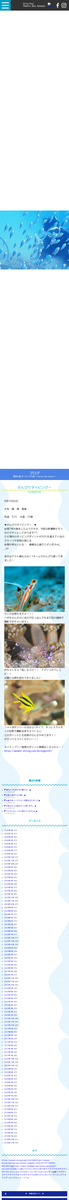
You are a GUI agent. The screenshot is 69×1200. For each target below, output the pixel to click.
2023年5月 (8, 961)
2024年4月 (8, 924)
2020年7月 (8, 1075)
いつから (34, 1168)
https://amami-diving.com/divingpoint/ (28, 751)
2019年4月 (8, 1126)
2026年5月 (8, 840)
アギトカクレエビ (11, 1171)
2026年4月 (8, 844)
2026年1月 (8, 854)
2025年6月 (8, 877)
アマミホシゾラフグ (28, 1171)
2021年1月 (8, 1055)
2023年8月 (8, 951)
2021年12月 (9, 1018)
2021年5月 (8, 1042)
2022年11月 (9, 981)
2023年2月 (8, 971)
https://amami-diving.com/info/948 (19, 1160)
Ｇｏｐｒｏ (20, 1177)
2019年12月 (9, 1099)
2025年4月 (8, 884)
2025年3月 (8, 887)
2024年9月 (8, 907)
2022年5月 (8, 1002)
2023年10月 (9, 944)
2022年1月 (8, 1015)
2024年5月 (8, 921)
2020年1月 (8, 1096)
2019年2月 (8, 1133)
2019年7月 (8, 1116)
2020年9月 (8, 1069)
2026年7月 (8, 833)
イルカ (40, 1171)
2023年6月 (8, 958)
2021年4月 (8, 1045)
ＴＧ (27, 1177)
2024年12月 (9, 897)
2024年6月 (8, 917)
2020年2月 (8, 1092)
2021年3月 (8, 1049)
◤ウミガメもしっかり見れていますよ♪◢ (20, 811)
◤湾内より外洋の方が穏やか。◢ (17, 790)
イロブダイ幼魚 (49, 1171)
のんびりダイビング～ (34, 487)
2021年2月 (8, 1052)
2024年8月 (8, 911)
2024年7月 (8, 914)
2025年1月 (8, 894)
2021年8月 (8, 1032)
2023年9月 (8, 948)
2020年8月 (8, 1072)
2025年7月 (8, 874)
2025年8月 (8, 870)
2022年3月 (8, 1008)
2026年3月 (8, 847)
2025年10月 (9, 864)
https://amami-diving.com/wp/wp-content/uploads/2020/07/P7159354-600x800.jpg (29, 1163)
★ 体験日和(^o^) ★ (34, 1193)
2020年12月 (9, 1059)
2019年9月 (8, 1109)
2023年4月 (8, 965)
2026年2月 (8, 850)
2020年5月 (8, 1082)
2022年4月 (8, 1005)
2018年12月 (9, 1139)
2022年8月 (8, 991)
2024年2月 (8, 931)
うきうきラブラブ (45, 1168)
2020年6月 (8, 1079)
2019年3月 (8, 1129)
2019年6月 (8, 1119)
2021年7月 (8, 1035)
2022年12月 (9, 978)
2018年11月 (9, 1143)
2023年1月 (8, 975)
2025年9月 (8, 867)
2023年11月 (9, 941)
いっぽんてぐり (23, 1168)
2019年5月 (8, 1122)
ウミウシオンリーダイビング (49, 1174)
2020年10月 (9, 1065)
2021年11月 (9, 1022)
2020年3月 (8, 1089)
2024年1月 (8, 934)
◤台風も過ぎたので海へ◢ (14, 795)
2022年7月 (8, 995)
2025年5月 (8, 881)
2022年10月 (9, 985)
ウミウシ (11, 1174)
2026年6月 (8, 837)
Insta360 (12, 1168)
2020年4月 (8, 1086)
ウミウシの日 (31, 1174)
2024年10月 (9, 904)
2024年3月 (8, 928)
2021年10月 (9, 1025)
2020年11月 (9, 1062)
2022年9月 (8, 988)
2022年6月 (8, 998)
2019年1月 (8, 1136)
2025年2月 (8, 891)
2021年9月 (8, 1028)
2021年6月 (8, 1038)
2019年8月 (8, 1112)
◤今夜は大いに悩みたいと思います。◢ (20, 806)
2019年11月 (9, 1102)
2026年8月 (8, 830)
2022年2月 (8, 1012)
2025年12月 (9, 857)
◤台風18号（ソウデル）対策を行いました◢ (22, 800)
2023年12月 (9, 938)
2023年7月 (8, 954)
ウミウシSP (20, 1174)
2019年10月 (9, 1106)
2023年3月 (8, 968)
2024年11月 (9, 901)
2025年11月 (9, 860)
